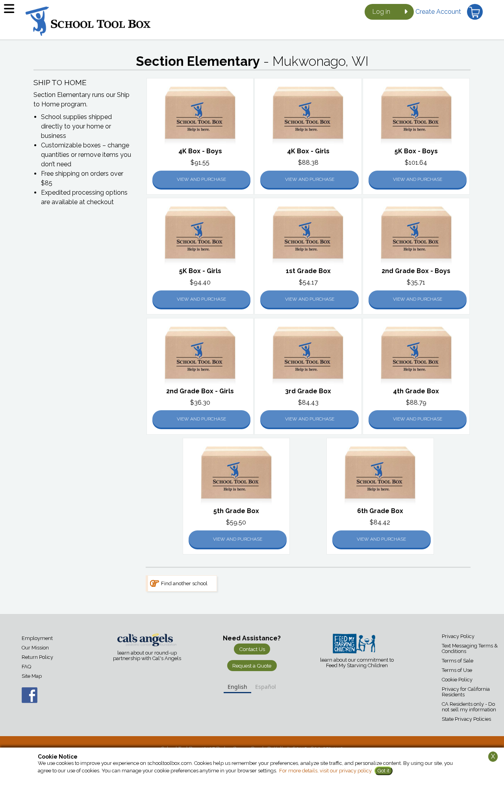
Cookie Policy (457, 680)
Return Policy (37, 657)
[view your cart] (475, 12)
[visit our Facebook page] (21, 699)
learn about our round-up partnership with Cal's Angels (147, 655)
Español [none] (265, 686)
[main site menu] (12, 12)
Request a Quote (251, 665)
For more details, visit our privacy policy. (325, 771)
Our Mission (35, 648)
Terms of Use (457, 670)
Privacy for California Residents (466, 692)
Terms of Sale (457, 661)
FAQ (26, 667)
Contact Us (252, 649)
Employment (37, 638)
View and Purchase (201, 179)
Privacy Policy (458, 636)
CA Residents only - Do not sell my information (469, 706)
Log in (381, 11)
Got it (383, 771)
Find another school (184, 583)
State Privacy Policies (466, 719)
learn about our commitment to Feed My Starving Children (357, 662)
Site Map (32, 676)
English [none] (237, 686)
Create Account (438, 11)
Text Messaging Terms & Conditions (470, 648)
